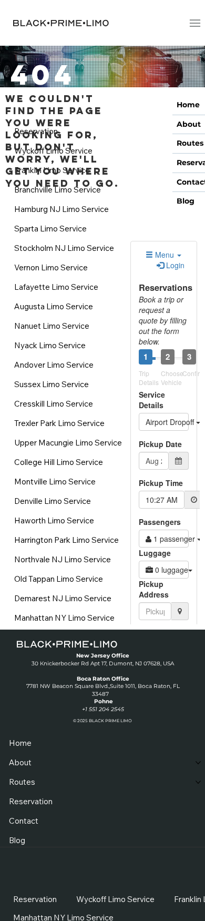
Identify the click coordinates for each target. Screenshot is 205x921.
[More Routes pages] (198, 782)
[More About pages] (198, 762)
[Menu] (195, 23)
